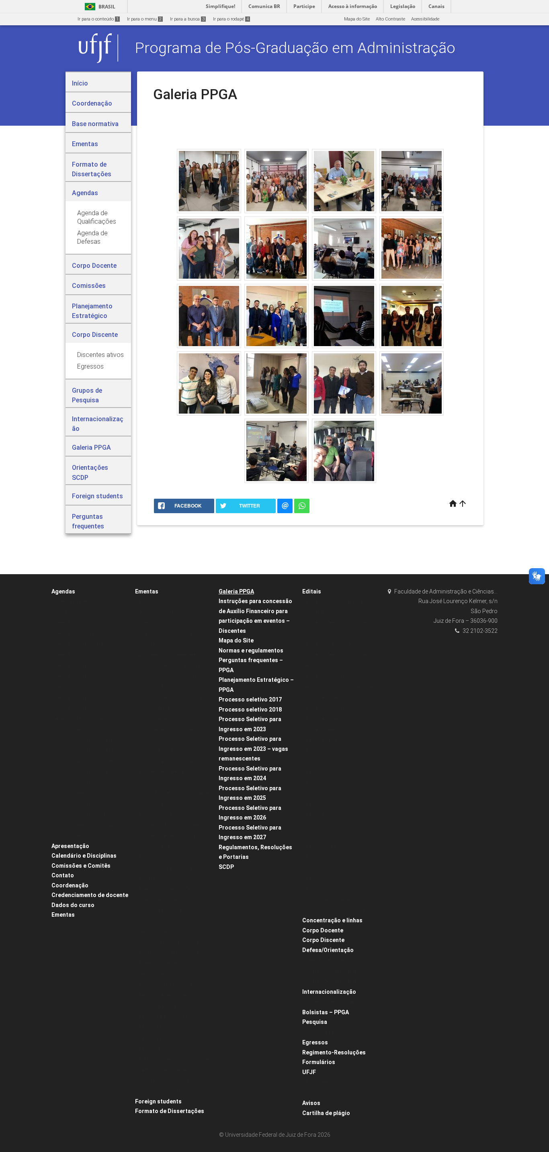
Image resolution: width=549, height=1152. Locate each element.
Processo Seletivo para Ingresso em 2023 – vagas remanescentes (253, 749)
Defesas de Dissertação (331, 960)
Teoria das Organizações (165, 1080)
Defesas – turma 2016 (78, 623)
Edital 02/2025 (321, 878)
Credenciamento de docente (89, 895)
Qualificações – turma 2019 (84, 772)
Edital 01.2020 (320, 750)
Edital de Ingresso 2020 (330, 697)
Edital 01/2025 (321, 814)
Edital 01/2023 (321, 793)
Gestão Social (153, 931)
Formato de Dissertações (169, 1111)
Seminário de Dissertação (166, 1069)
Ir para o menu (144, 19)
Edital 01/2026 (321, 825)
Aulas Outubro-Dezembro (165, 612)
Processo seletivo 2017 (250, 699)
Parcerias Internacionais (332, 1002)
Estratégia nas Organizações (169, 825)
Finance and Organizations (168, 899)
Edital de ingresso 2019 (330, 719)
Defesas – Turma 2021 (79, 697)
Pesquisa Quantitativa (162, 1038)
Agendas (63, 591)
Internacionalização (329, 992)
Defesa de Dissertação (162, 750)
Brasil (98, 6)
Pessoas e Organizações (165, 1048)
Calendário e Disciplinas (84, 855)
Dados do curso (72, 905)
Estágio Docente (155, 814)
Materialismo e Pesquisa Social (172, 963)
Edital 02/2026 (321, 889)
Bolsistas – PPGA (325, 1012)
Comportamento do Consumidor (173, 665)
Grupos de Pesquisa (327, 1032)
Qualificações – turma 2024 (84, 825)
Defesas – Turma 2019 (79, 686)
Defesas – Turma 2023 (79, 676)
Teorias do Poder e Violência (168, 1091)
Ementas (63, 914)
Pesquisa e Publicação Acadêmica (175, 1016)
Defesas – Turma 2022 (79, 665)
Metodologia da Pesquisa (166, 984)
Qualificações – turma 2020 (84, 782)
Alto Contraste (390, 19)
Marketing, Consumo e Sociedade (174, 953)
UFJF (309, 1072)
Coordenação (69, 885)
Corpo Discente (323, 940)
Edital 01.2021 (320, 761)
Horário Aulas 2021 (158, 601)
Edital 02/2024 (321, 868)
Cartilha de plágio (326, 1113)
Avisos (311, 1103)
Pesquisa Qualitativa (160, 1027)
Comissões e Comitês (81, 865)
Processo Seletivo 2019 (329, 729)
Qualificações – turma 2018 (84, 761)
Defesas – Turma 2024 (79, 708)
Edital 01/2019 (321, 772)
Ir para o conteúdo (98, 19)
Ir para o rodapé (231, 19)
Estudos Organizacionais (165, 857)
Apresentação (70, 846)
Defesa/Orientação (328, 950)
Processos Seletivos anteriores (337, 644)
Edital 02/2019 (321, 835)
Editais (311, 591)
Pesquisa (314, 1022)
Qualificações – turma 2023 (84, 814)
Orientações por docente (331, 971)
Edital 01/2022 (321, 782)
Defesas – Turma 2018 (79, 644)
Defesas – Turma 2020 (79, 655)
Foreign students (158, 1101)
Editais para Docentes (329, 899)
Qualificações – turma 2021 (84, 793)
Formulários (318, 1062)
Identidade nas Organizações (170, 942)
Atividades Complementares (168, 655)
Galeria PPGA (236, 591)
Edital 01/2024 (321, 804)
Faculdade (317, 1082)
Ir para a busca (187, 19)
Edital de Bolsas (323, 740)
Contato (62, 875)
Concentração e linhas (332, 920)
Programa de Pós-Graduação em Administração (295, 48)
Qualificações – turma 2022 (84, 804)
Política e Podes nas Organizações (175, 1059)
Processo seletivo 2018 (250, 709)
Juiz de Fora (319, 1093)
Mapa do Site (357, 19)
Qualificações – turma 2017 (84, 750)
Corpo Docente (322, 930)
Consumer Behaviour (161, 719)
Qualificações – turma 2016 (84, 740)
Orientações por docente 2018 (336, 981)
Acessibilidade (425, 19)
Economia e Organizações (166, 761)
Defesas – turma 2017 (78, 633)
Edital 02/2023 (321, 857)
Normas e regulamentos (251, 650)
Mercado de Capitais (160, 974)
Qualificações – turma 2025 (84, 835)
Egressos (315, 1042)
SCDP (226, 867)
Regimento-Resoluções (334, 1052)
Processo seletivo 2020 (329, 708)
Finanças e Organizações (166, 889)
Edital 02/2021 (321, 846)
